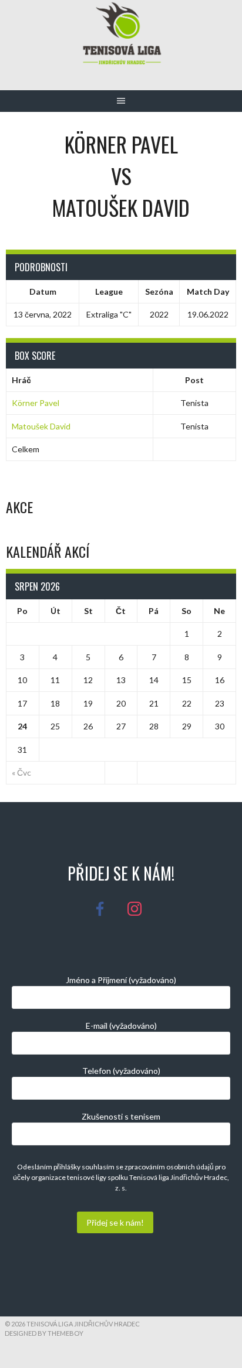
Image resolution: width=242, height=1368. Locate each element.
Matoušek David (41, 426)
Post (194, 380)
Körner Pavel (35, 403)
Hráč (21, 380)
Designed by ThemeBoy (44, 1333)
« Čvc (21, 772)
